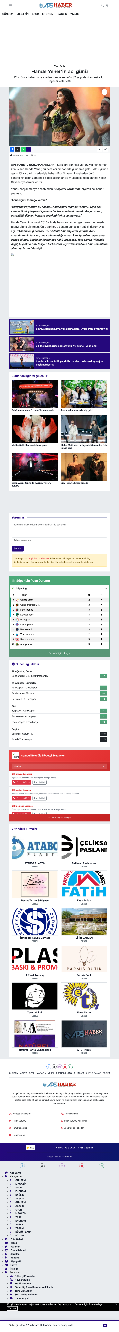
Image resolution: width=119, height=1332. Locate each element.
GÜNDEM (7, 14)
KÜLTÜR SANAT (93, 1073)
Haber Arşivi (19, 1135)
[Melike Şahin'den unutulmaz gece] (35, 429)
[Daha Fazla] (28, 149)
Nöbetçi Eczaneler (21, 1113)
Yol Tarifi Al (40, 782)
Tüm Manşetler (19, 1128)
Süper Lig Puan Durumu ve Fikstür (34, 1287)
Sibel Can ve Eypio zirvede (74, 483)
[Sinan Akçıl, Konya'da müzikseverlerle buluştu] (35, 466)
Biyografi (15, 1261)
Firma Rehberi (18, 1250)
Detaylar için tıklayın (59, 653)
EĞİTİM (106, 1073)
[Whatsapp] (70, 1066)
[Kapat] (117, 1304)
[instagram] (62, 1165)
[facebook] (22, 1165)
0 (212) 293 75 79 (23, 798)
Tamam (12, 1308)
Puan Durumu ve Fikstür (75, 1121)
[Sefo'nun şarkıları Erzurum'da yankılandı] (35, 394)
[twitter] (42, 1165)
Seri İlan (15, 1254)
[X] (54, 1066)
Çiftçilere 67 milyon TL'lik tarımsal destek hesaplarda (44, 1325)
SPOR (35, 14)
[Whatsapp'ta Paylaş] (23, 149)
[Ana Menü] (10, 5)
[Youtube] (65, 1066)
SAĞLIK (62, 14)
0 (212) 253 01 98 (23, 782)
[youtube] (81, 1165)
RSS (32, 1147)
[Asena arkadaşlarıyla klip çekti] (84, 394)
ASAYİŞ (23, 1073)
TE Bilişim (67, 1156)
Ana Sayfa (15, 1172)
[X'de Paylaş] (17, 149)
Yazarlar (15, 1246)
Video (13, 1242)
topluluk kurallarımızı (39, 558)
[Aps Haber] (56, 5)
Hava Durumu (71, 1113)
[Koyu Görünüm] (107, 5)
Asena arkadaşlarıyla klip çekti (77, 410)
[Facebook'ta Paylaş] (12, 149)
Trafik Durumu (19, 1121)
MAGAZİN (23, 14)
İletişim (14, 1268)
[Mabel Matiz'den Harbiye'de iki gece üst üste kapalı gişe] (84, 429)
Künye (13, 1265)
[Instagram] (59, 1066)
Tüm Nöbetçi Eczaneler (61, 818)
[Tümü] (106, 828)
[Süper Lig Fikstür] (106, 664)
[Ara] (102, 5)
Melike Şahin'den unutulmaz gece (29, 445)
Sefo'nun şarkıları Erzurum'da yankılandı (33, 410)
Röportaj (15, 1257)
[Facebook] (48, 1066)
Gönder (18, 548)
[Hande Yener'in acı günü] (59, 116)
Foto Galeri (16, 1239)
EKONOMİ (48, 14)
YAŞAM (74, 14)
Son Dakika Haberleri (74, 1128)
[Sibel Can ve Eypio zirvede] (84, 466)
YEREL (51, 1073)
